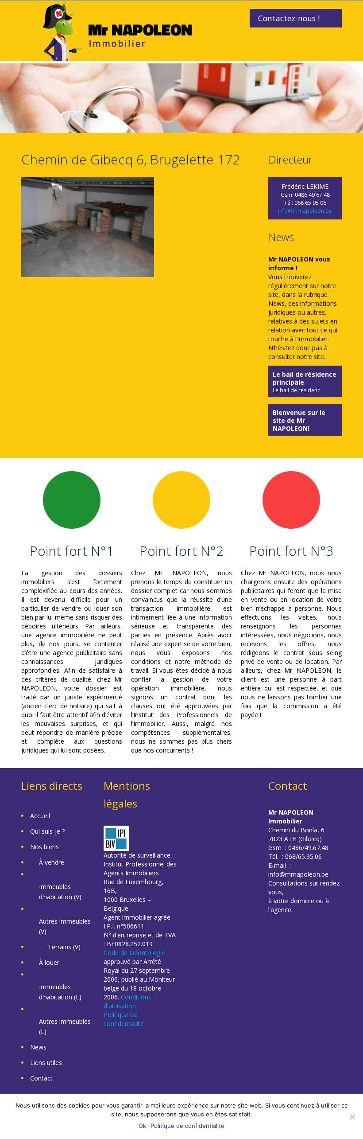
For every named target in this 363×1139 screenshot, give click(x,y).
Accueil (40, 815)
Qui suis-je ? (47, 831)
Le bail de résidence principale (304, 378)
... (322, 390)
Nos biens (44, 847)
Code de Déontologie (134, 952)
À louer (49, 962)
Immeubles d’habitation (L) (60, 992)
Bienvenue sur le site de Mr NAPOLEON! (299, 420)
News (38, 1047)
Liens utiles (46, 1062)
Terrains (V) (64, 947)
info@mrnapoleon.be (305, 211)
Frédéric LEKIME (305, 186)
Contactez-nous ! (289, 18)
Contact (41, 1078)
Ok (142, 1125)
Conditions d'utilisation (127, 1001)
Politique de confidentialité (124, 1019)
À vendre (51, 862)
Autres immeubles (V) (65, 926)
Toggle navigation (29, 22)
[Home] (117, 30)
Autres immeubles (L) (65, 1026)
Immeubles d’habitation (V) (60, 891)
